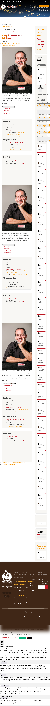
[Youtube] (5, 596)
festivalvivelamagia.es (20, 584)
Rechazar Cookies (14, 637)
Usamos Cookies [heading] (24, 627)
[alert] (41, 72)
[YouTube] (8, 1)
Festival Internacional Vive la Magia (15, 142)
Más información (5, 637)
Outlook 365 (7, 112)
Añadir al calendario (9, 106)
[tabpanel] (25, 667)
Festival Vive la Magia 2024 (13, 134)
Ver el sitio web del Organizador (14, 149)
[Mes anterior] (40, 86)
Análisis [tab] (2, 673)
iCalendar (6, 110)
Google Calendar (8, 108)
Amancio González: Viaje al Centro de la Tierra (14, 43)
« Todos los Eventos (7, 26)
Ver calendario (40, 511)
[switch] (0, 675)
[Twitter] (6, 1)
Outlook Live (7, 114)
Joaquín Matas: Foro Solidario (13, 130)
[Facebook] (2, 1)
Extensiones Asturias (23, 132)
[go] (44, 523)
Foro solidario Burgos (11, 160)
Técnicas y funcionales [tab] (6, 696)
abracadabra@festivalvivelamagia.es (24, 581)
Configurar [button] (29, 637)
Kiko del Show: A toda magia (9, 45)
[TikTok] (10, 1)
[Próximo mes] (40, 90)
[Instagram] (4, 1)
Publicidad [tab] (3, 684)
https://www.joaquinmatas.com (19, 136)
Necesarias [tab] (2, 661)
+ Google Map (20, 163)
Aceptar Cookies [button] (23, 637)
